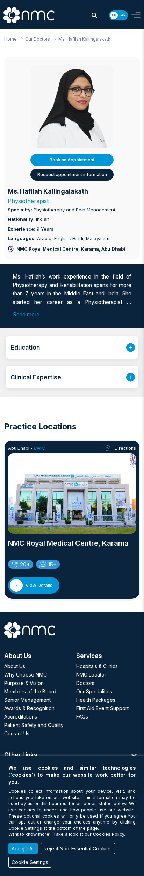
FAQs (82, 717)
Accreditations (20, 717)
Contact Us (16, 733)
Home (10, 39)
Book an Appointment (72, 159)
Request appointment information (72, 174)
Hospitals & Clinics (97, 666)
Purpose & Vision (24, 683)
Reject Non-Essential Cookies (78, 849)
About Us (14, 666)
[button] (94, 15)
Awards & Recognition (29, 708)
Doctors (85, 683)
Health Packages (95, 700)
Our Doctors (37, 39)
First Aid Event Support (102, 708)
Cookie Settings (30, 862)
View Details (39, 585)
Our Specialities (94, 691)
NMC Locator (91, 675)
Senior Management (27, 700)
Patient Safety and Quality (34, 725)
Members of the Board (30, 691)
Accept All (23, 849)
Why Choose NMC (25, 675)
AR (123, 15)
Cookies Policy (108, 834)
